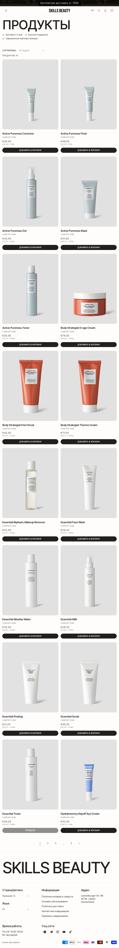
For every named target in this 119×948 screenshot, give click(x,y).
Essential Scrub (70, 716)
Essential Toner (11, 813)
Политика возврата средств (57, 896)
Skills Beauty (14, 942)
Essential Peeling (12, 716)
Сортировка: (9, 50)
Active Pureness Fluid (74, 133)
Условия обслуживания (55, 901)
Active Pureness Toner (15, 327)
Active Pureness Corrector (18, 133)
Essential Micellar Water (16, 619)
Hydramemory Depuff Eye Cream (80, 813)
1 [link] (39, 843)
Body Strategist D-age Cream (78, 327)
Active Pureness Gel (14, 230)
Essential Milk (69, 619)
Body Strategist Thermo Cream (79, 425)
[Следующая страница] (79, 843)
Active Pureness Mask (74, 230)
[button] (6, 10)
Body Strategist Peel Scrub (18, 425)
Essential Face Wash (73, 522)
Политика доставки (53, 906)
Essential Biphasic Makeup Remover (23, 522)
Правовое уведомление (55, 915)
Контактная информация (55, 911)
